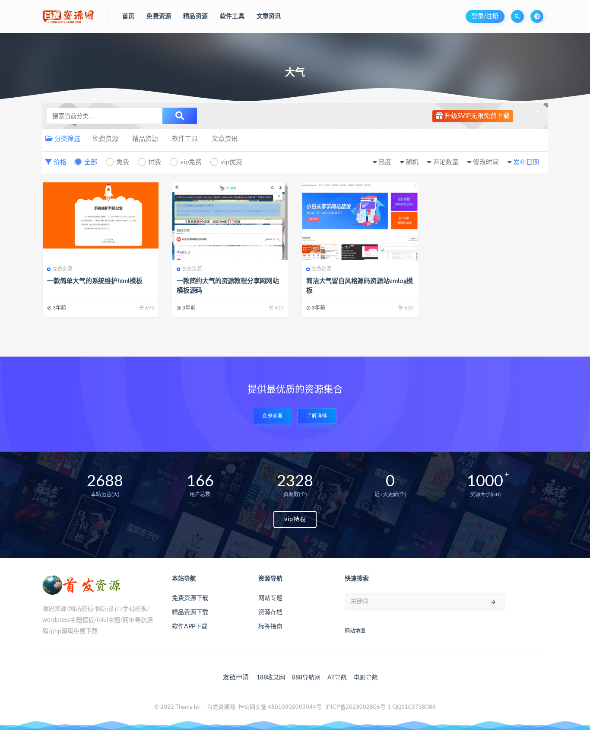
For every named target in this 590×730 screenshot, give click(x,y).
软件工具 (185, 139)
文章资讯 (225, 139)
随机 (412, 162)
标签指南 (270, 627)
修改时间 (486, 162)
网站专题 (270, 598)
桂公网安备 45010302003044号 (280, 707)
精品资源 (145, 139)
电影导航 (366, 678)
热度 (384, 162)
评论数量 (446, 162)
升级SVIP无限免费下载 (476, 116)
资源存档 (270, 612)
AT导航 (337, 678)
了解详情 (317, 416)
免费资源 (105, 139)
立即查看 (272, 416)
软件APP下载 (189, 627)
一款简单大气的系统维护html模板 (95, 281)
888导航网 (306, 678)
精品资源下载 (190, 612)
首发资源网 (221, 707)
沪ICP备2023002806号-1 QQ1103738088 (380, 707)
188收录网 (271, 678)
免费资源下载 (190, 598)
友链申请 (236, 677)
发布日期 (526, 162)
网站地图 (355, 631)
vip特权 (295, 519)
